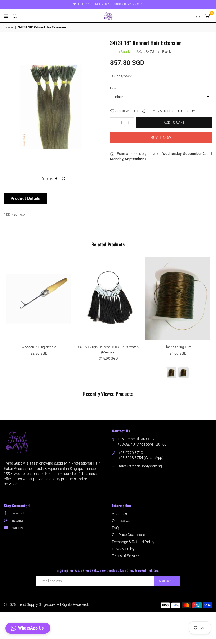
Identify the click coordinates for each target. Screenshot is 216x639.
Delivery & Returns (160, 111)
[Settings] (198, 16)
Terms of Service (125, 556)
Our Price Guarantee (128, 535)
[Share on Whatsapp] (64, 179)
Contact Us (121, 521)
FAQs (116, 528)
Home (8, 27)
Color (114, 88)
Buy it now (161, 137)
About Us (119, 514)
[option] (55, 105)
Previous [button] (8, 321)
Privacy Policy (123, 549)
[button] (27, 628)
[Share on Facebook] (56, 179)
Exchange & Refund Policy (133, 542)
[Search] (14, 16)
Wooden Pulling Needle (39, 347)
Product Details (26, 198)
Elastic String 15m (178, 347)
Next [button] (207, 321)
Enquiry (189, 111)
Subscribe (167, 581)
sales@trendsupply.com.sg (140, 466)
